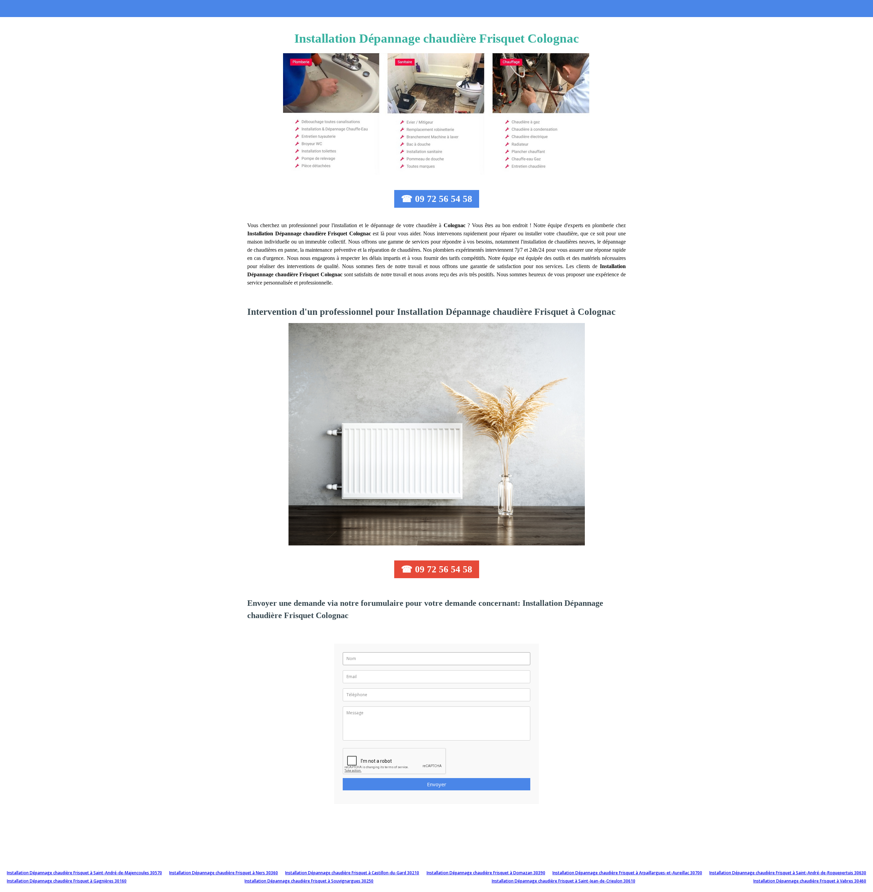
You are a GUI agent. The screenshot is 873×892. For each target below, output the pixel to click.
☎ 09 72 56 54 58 (436, 199)
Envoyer (436, 784)
